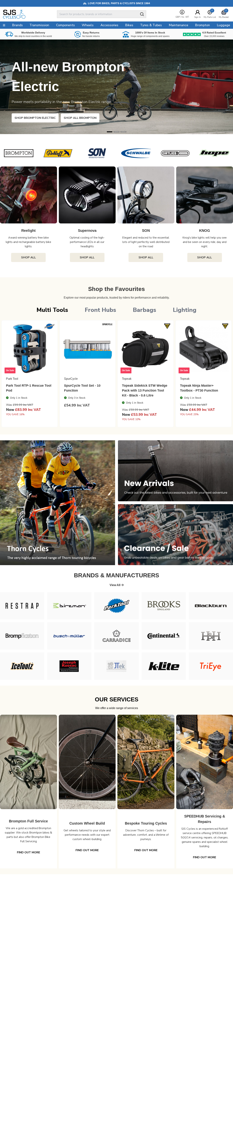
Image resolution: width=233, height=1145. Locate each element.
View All (115, 585)
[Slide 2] (123, 131)
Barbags (144, 310)
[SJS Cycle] (24, 14)
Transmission (39, 25)
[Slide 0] (109, 131)
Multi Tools (52, 310)
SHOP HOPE (29, 118)
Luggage (223, 25)
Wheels (88, 25)
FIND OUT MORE (28, 852)
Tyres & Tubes (151, 25)
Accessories (109, 25)
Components (65, 25)
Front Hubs (100, 310)
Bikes (129, 25)
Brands (17, 25)
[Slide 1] (116, 131)
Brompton (202, 25)
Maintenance (178, 25)
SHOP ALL (28, 257)
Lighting (184, 310)
